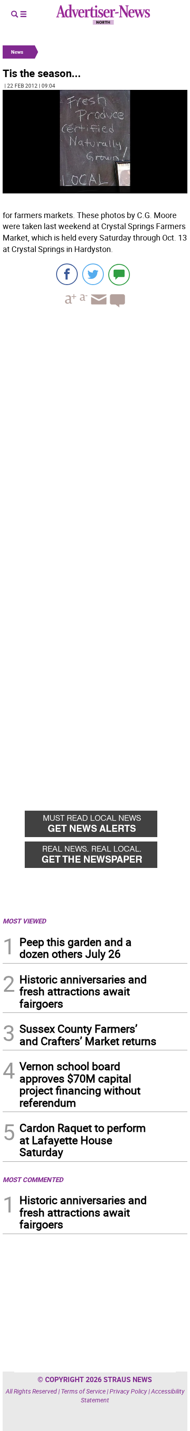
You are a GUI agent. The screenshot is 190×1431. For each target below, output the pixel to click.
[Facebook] (67, 274)
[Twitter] (93, 274)
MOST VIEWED (24, 920)
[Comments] (119, 274)
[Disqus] (95, 435)
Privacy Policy (128, 1391)
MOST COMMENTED (33, 1179)
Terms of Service (83, 1391)
